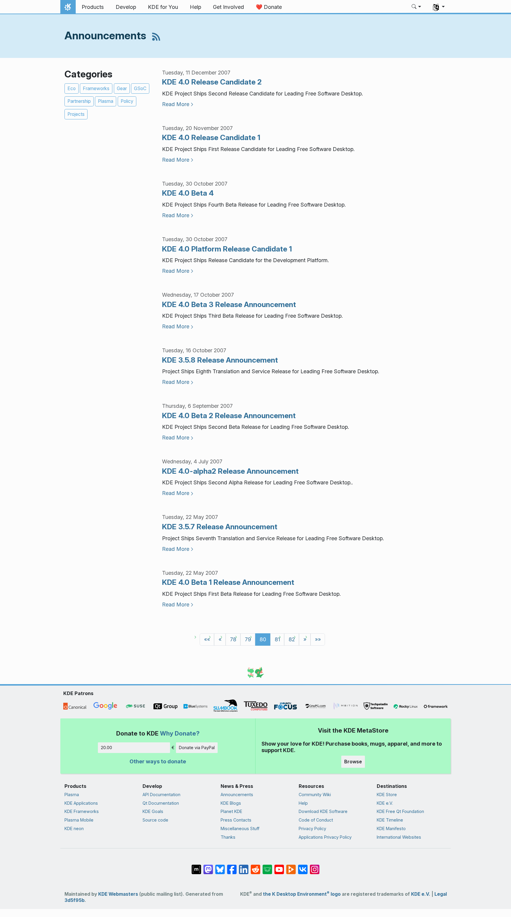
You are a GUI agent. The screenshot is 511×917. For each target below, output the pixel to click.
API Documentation (161, 794)
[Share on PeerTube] (291, 866)
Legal (440, 894)
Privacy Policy (312, 828)
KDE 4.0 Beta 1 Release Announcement (228, 582)
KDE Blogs (231, 803)
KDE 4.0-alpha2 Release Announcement (230, 471)
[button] (416, 7)
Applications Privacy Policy (325, 837)
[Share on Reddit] (255, 866)
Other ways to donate (158, 761)
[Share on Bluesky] (220, 866)
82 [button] (292, 639)
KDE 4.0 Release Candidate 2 (212, 81)
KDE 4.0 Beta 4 (188, 193)
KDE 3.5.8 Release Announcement (220, 360)
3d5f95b (74, 900)
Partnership (79, 101)
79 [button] (248, 639)
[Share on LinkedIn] (243, 866)
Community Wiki (315, 794)
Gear (122, 88)
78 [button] (233, 639)
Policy (127, 101)
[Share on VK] (303, 866)
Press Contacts (236, 819)
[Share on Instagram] (314, 866)
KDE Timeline (390, 819)
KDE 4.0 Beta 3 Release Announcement (229, 304)
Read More (175, 104)
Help (303, 803)
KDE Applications (81, 803)
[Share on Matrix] (196, 866)
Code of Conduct (316, 819)
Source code (155, 819)
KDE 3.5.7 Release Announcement (219, 526)
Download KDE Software (323, 811)
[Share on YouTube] (279, 866)
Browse (353, 762)
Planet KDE (231, 811)
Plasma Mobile (78, 819)
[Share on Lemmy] (267, 866)
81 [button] (277, 639)
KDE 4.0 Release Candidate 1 (211, 137)
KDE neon (74, 828)
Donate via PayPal (197, 747)
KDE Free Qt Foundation (400, 811)
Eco (71, 88)
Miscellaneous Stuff (240, 828)
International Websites (399, 837)
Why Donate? (180, 733)
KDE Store (387, 794)
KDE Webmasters (118, 894)
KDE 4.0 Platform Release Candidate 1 (227, 248)
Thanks (228, 837)
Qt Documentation (161, 803)
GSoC (140, 88)
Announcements (237, 794)
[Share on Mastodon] (208, 866)
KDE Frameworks (81, 811)
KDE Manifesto (391, 828)
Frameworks (96, 88)
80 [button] (263, 639)
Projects (76, 114)
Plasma (105, 101)
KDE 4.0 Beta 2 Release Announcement (229, 415)
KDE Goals (153, 811)
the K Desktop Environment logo (302, 894)
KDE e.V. (385, 803)
